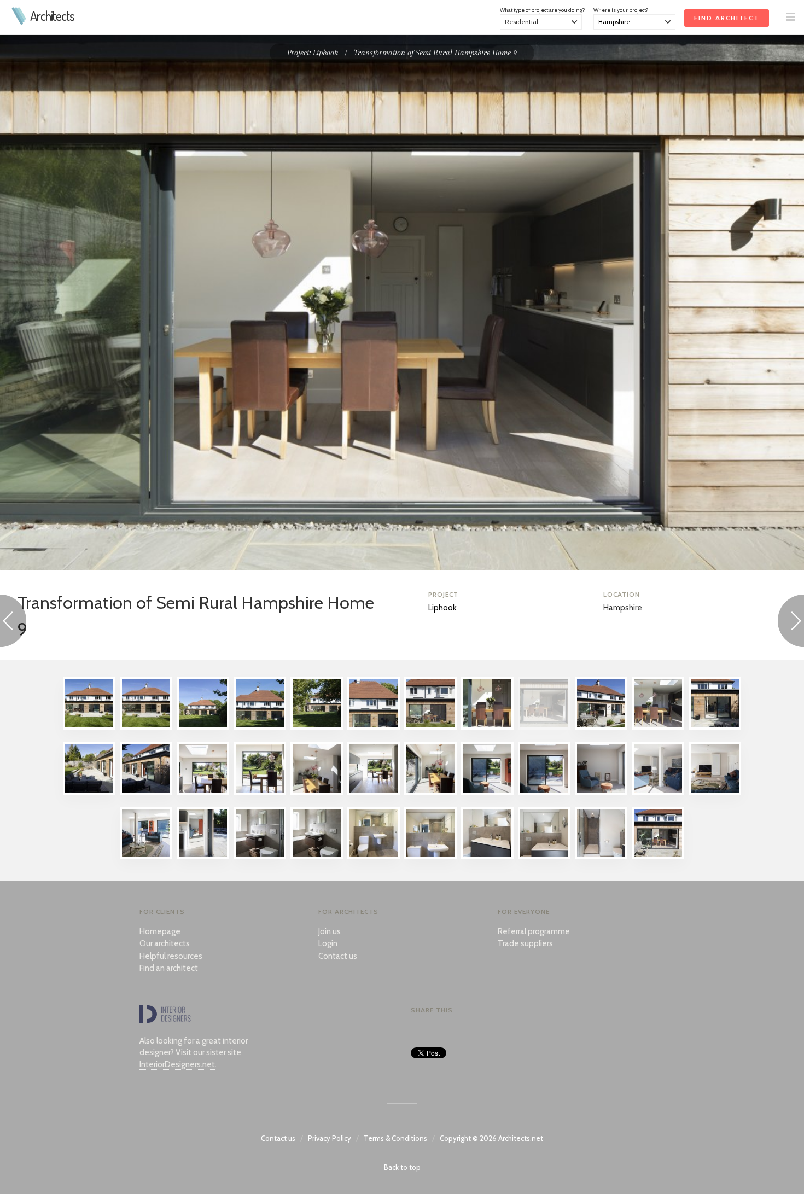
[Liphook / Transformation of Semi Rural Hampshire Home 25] (146, 856)
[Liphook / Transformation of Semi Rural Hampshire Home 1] (89, 727)
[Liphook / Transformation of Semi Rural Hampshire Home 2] (146, 727)
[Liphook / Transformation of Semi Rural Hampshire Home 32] (487, 856)
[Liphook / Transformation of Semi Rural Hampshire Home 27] (203, 856)
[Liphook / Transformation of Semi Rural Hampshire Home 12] (715, 727)
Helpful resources (170, 956)
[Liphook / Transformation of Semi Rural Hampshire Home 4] (260, 727)
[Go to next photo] (791, 623)
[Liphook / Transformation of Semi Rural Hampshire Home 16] (260, 792)
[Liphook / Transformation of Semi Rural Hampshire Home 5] (316, 727)
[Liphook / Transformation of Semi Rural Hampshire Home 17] (316, 792)
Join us (329, 931)
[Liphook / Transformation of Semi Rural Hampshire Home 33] (544, 856)
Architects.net (520, 1138)
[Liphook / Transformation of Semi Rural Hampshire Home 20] (487, 792)
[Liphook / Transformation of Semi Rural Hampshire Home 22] (601, 792)
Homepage (159, 931)
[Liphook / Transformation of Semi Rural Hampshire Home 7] (430, 727)
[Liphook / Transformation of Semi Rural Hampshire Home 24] (715, 792)
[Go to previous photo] (13, 623)
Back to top (402, 1167)
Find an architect (168, 968)
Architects (52, 15)
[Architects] (19, 22)
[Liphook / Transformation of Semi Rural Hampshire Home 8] (487, 727)
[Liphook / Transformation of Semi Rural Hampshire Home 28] (260, 856)
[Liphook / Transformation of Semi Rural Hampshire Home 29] (316, 856)
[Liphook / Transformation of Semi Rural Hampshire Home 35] (658, 856)
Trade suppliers (525, 943)
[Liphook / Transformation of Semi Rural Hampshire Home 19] (430, 792)
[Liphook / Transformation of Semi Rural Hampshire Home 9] (544, 727)
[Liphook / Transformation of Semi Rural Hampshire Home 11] (658, 727)
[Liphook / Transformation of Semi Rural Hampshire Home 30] (373, 856)
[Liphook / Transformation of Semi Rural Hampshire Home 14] (146, 792)
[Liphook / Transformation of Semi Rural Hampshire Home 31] (430, 856)
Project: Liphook (312, 52)
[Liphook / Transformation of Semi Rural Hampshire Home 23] (658, 792)
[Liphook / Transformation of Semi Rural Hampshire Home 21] (544, 792)
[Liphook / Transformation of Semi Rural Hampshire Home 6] (373, 727)
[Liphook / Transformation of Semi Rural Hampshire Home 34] (601, 856)
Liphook (442, 608)
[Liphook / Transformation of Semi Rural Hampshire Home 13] (89, 792)
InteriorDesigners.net (177, 1064)
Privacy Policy (329, 1138)
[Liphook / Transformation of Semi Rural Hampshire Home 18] (373, 792)
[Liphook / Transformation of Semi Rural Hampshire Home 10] (601, 727)
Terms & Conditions (395, 1138)
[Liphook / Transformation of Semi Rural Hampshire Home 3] (203, 727)
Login (327, 943)
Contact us (337, 956)
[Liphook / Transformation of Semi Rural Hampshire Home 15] (203, 792)
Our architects (164, 943)
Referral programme (534, 931)
